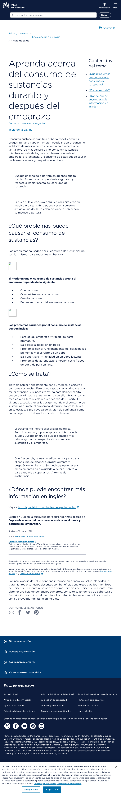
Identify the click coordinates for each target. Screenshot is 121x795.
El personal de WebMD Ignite (29, 536)
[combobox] (53, 15)
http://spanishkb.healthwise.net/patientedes (47, 507)
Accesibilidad (11, 694)
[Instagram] (41, 726)
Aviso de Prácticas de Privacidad (57, 694)
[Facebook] (15, 726)
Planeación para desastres (91, 700)
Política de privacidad (30, 574)
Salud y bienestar (18, 33)
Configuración (31, 789)
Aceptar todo (51, 789)
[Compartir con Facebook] (20, 612)
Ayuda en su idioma (14, 705)
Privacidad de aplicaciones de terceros (97, 694)
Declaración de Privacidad (69, 784)
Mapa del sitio (85, 711)
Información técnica (88, 705)
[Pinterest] (32, 726)
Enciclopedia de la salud (46, 37)
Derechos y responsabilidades (55, 711)
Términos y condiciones (52, 705)
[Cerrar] (116, 767)
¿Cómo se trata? (99, 90)
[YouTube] (24, 726)
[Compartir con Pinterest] (36, 612)
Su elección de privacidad (53, 700)
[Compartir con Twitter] (28, 612)
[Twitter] (7, 726)
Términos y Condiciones (45, 784)
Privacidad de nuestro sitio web (20, 711)
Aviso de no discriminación (17, 700)
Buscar (104, 15)
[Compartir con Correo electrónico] (11, 612)
